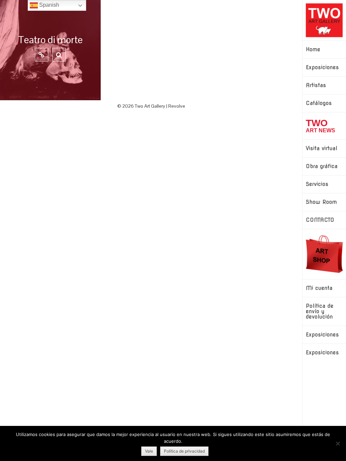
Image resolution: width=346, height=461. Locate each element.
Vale (149, 451)
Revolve (176, 106)
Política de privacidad (184, 451)
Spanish (48, 5)
